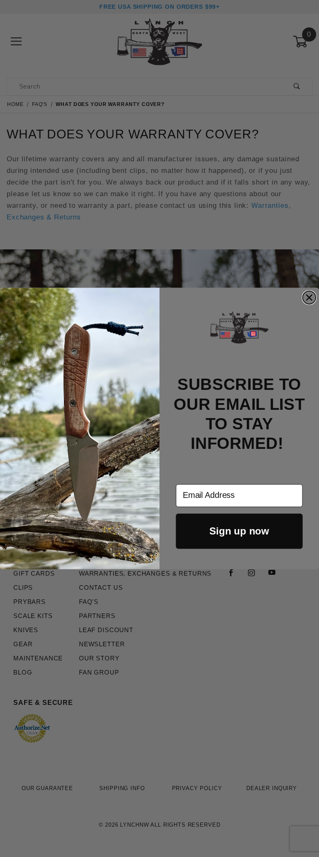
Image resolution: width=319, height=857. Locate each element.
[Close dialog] (309, 297)
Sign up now (239, 531)
